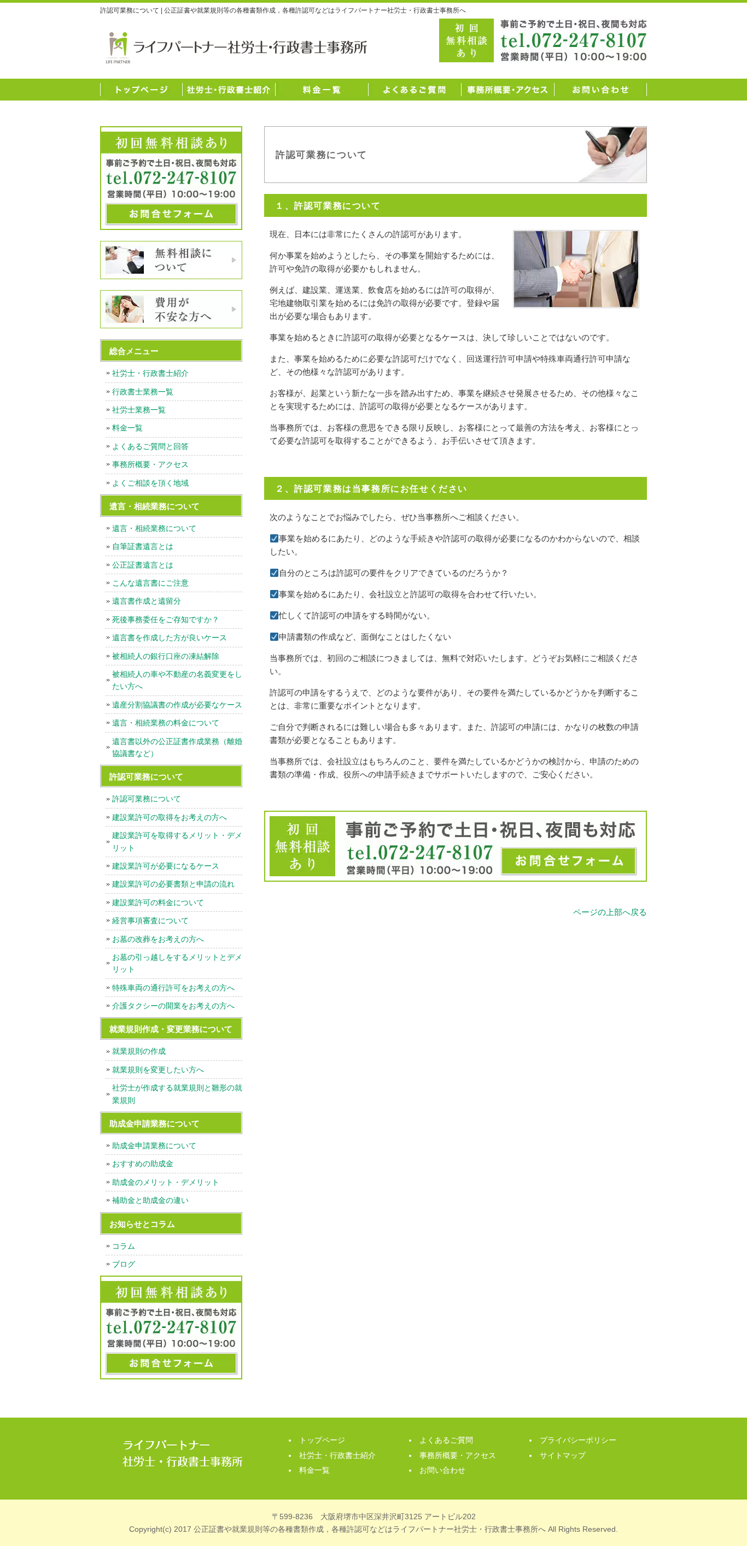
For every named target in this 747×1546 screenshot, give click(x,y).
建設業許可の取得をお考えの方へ (169, 817)
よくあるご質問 (414, 90)
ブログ (123, 1264)
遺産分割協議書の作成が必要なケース (177, 704)
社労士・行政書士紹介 (228, 90)
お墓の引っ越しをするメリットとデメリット (177, 963)
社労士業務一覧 (139, 409)
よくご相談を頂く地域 (150, 483)
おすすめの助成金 (142, 1163)
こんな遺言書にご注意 (150, 583)
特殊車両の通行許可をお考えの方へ (173, 987)
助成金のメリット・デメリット (165, 1182)
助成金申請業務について (154, 1145)
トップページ (141, 90)
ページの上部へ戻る (610, 912)
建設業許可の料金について (158, 902)
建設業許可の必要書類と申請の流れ (173, 884)
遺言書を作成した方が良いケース (169, 637)
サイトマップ (563, 1455)
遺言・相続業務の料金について (165, 722)
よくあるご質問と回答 (150, 446)
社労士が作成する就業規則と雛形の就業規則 (177, 1093)
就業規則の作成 (139, 1051)
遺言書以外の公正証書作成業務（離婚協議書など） (177, 747)
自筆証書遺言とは (142, 546)
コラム (123, 1246)
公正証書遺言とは (142, 564)
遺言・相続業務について (154, 528)
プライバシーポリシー (578, 1440)
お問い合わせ (600, 90)
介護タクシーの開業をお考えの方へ (173, 1005)
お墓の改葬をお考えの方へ (158, 939)
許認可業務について (146, 798)
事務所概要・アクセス (507, 90)
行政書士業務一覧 (142, 391)
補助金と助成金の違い (150, 1200)
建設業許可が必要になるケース (165, 865)
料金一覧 (321, 90)
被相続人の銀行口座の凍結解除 (165, 656)
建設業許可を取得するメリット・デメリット (177, 841)
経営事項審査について (150, 920)
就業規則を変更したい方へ (158, 1069)
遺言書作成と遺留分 (146, 601)
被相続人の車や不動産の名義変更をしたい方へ (177, 680)
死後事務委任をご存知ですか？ (165, 619)
